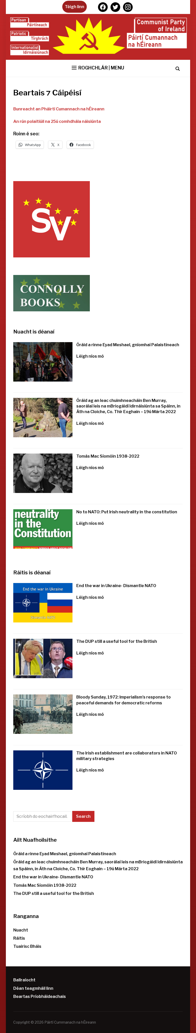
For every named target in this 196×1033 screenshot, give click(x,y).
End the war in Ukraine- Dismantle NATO (116, 585)
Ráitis (19, 938)
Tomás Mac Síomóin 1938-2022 (107, 456)
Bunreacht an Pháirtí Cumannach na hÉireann (58, 109)
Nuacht (20, 930)
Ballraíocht (24, 980)
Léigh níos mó (90, 356)
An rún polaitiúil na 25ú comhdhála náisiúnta (57, 121)
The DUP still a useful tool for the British (116, 641)
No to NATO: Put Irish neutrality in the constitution (126, 512)
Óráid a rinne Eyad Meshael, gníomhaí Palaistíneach (127, 344)
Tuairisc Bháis (27, 946)
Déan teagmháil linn (33, 988)
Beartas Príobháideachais (39, 996)
